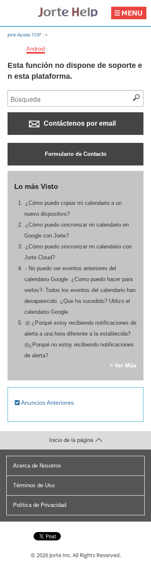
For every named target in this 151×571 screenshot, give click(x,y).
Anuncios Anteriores (47, 402)
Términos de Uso (34, 485)
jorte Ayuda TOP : (26, 34)
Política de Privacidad (39, 505)
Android (35, 49)
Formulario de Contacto (76, 154)
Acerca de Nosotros (37, 465)
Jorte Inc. (60, 555)
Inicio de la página (71, 440)
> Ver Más (123, 365)
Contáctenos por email (79, 123)
